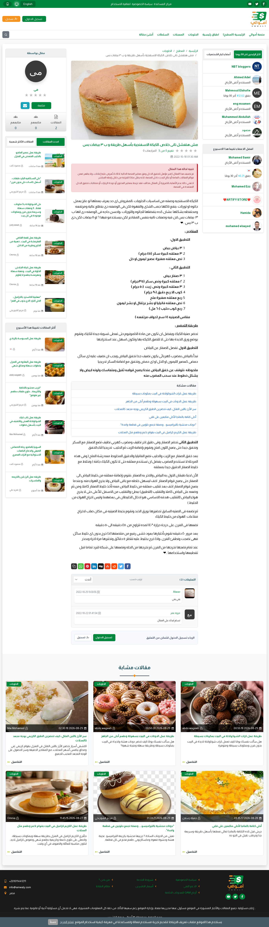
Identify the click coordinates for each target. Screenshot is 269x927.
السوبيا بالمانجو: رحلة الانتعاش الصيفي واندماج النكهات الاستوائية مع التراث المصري (26, 451)
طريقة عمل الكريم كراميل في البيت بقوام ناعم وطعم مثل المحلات (157, 432)
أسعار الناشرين (144, 886)
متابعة (41, 105)
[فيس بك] (264, 4)
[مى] (36, 71)
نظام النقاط (103, 886)
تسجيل (81, 637)
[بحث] (5, 34)
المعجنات (178, 34)
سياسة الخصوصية (142, 4)
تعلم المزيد (67, 922)
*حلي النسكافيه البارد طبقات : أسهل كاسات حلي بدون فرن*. (25, 180)
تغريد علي (13, 490)
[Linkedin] (94, 566)
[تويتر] (257, 4)
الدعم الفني (190, 886)
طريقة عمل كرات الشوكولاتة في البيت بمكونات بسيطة (164, 393)
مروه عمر (175, 612)
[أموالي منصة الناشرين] (258, 18)
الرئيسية (193, 50)
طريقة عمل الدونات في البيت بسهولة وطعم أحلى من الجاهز (160, 401)
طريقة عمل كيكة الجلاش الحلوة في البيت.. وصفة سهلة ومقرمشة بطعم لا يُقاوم (26, 271)
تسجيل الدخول (104, 637)
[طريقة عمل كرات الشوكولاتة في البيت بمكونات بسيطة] (222, 706)
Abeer (176, 591)
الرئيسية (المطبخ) (234, 34)
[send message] (25, 105)
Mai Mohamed (16, 434)
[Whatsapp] (81, 566)
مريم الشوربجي (16, 191)
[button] (74, 566)
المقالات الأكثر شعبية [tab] (21, 141)
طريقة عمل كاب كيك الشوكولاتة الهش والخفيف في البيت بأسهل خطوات (25, 421)
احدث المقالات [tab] (51, 141)
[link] (36, 95)
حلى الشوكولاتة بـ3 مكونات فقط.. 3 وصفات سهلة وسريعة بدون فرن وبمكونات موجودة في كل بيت (26, 210)
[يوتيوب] (250, 4)
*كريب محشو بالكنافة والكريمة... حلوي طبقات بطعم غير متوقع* (26, 391)
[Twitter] (121, 566)
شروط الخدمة (144, 879)
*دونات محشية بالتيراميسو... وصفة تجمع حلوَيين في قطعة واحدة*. (158, 424)
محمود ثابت (14, 165)
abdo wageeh (15, 375)
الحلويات (193, 34)
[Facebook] (128, 566)
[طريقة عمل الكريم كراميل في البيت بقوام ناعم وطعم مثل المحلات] (47, 796)
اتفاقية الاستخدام (121, 4)
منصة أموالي (257, 34)
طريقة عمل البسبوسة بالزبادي (25, 338)
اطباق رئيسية (210, 34)
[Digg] (101, 566)
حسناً (53, 921)
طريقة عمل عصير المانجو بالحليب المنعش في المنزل (27, 154)
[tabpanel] (233, 99)
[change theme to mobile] (7, 4)
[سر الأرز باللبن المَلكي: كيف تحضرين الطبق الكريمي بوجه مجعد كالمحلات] (47, 706)
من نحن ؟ (104, 879)
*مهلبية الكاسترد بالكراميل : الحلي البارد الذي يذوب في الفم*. (25, 299)
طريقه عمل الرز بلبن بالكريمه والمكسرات (26, 478)
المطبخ (180, 50)
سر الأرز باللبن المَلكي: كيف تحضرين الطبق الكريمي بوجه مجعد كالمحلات (155, 409)
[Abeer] (190, 592)
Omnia (12, 254)
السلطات (163, 34)
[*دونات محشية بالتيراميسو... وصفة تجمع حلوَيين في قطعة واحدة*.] (134, 796)
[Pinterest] (87, 566)
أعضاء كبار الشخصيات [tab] (218, 54)
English (27, 4)
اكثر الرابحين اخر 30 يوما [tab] (248, 54)
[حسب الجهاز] (16, 4)
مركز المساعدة (163, 4)
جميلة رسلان (189, 818)
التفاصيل (191, 761)
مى (36, 89)
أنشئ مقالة (146, 34)
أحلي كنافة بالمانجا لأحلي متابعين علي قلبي (172, 416)
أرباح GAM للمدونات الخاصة (181, 892)
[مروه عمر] (190, 614)
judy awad (14, 225)
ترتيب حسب (136, 579)
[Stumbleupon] (107, 566)
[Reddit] (114, 566)
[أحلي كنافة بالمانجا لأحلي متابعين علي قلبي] (222, 796)
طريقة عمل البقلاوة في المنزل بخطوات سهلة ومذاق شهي (25, 364)
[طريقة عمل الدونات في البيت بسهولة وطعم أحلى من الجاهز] (134, 706)
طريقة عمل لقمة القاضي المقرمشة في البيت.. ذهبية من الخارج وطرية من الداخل (25, 241)
